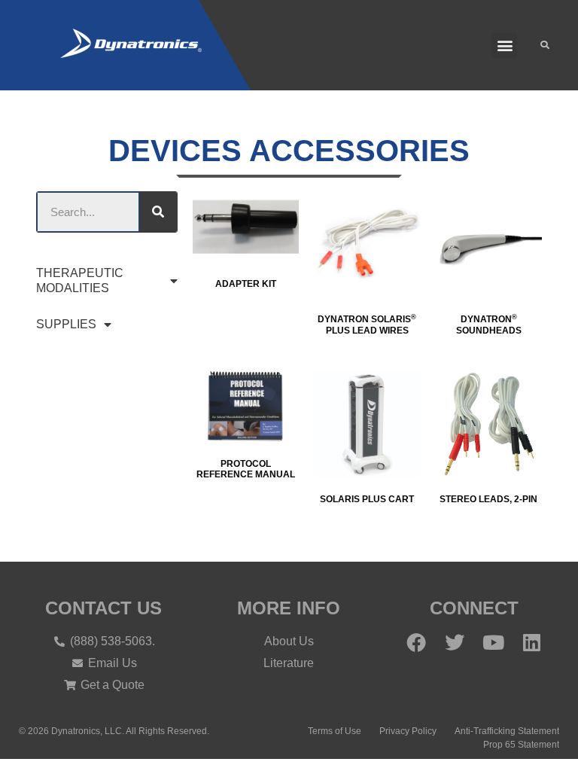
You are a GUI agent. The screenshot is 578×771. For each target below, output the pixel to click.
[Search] (158, 212)
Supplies (66, 324)
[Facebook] (416, 642)
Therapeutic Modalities (79, 280)
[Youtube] (493, 642)
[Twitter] (454, 642)
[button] (504, 45)
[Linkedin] (531, 642)
